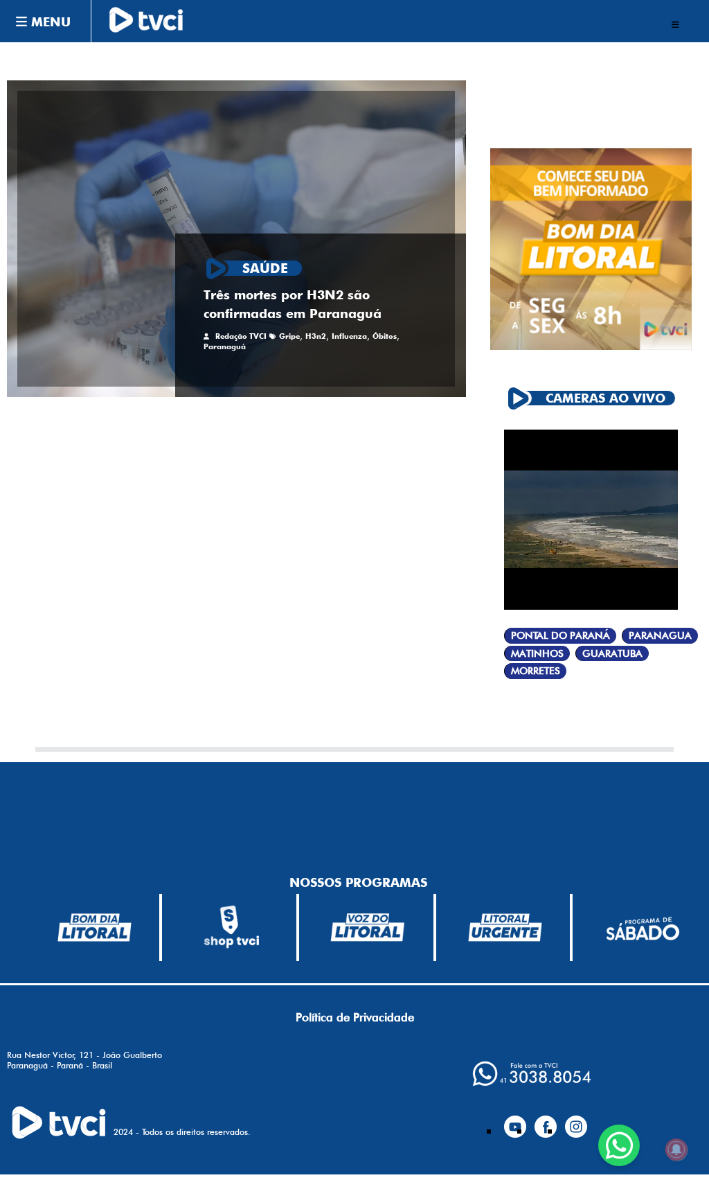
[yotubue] (515, 1121)
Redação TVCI (241, 336)
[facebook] (546, 1121)
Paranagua (660, 636)
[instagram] (576, 1121)
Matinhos (537, 654)
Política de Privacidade (355, 1017)
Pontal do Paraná (560, 636)
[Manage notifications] (676, 1149)
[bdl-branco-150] (94, 927)
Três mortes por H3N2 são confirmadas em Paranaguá (293, 304)
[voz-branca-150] (368, 927)
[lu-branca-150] (505, 927)
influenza (349, 336)
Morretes (535, 671)
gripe (289, 336)
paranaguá (225, 346)
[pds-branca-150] (642, 927)
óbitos (385, 336)
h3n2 (315, 336)
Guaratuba (612, 654)
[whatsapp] (532, 1074)
